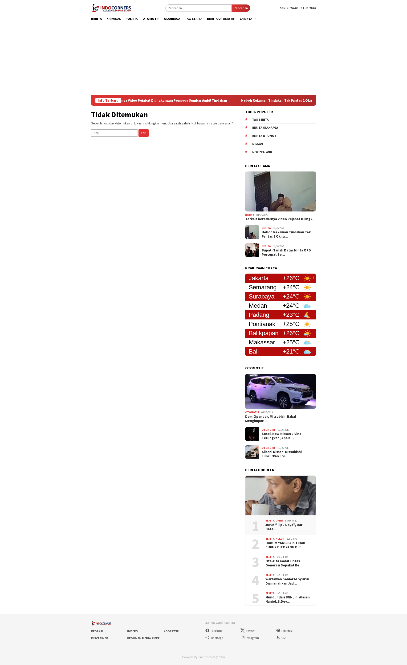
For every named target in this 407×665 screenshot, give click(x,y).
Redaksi (97, 631)
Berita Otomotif (265, 136)
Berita (249, 215)
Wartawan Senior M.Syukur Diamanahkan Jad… (287, 581)
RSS (283, 638)
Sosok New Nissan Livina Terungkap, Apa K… (281, 436)
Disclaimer (99, 638)
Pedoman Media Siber (143, 638)
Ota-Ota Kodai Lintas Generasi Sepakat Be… (284, 563)
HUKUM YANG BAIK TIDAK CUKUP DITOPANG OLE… (285, 545)
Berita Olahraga (265, 128)
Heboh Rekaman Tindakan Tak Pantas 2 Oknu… (286, 234)
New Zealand (262, 152)
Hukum (280, 538)
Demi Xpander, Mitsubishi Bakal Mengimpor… (270, 418)
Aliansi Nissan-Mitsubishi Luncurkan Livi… (282, 454)
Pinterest (287, 631)
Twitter (250, 631)
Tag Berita (260, 120)
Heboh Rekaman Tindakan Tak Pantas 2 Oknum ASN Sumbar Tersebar (280, 100)
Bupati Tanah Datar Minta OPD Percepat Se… (286, 252)
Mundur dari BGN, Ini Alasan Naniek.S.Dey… (287, 599)
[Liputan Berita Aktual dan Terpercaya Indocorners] (113, 7)
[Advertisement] (203, 60)
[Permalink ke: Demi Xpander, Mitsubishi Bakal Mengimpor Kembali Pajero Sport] (280, 391)
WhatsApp (217, 638)
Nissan (257, 144)
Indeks (132, 631)
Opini (279, 520)
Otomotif (252, 412)
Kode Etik (171, 631)
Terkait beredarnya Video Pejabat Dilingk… (280, 219)
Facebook (217, 631)
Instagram (252, 638)
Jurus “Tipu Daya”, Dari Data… (284, 527)
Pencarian (241, 8)
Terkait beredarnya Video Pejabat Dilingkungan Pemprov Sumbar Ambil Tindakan (145, 100)
